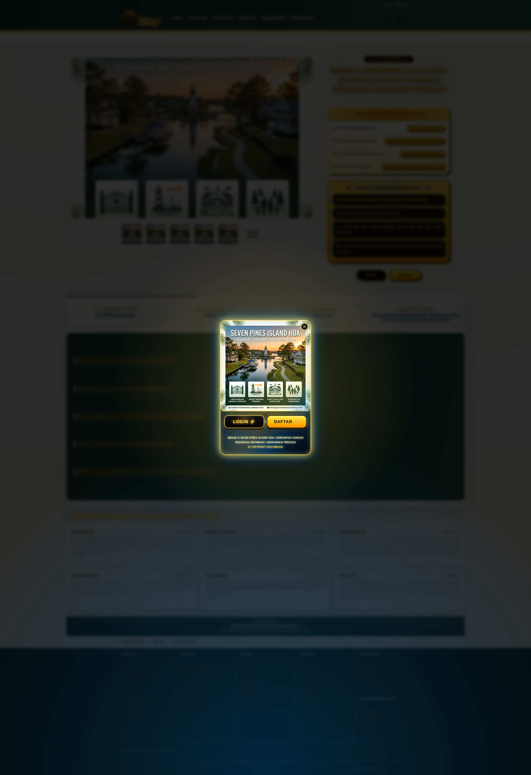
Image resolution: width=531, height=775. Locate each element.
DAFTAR (283, 421)
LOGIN (240, 421)
